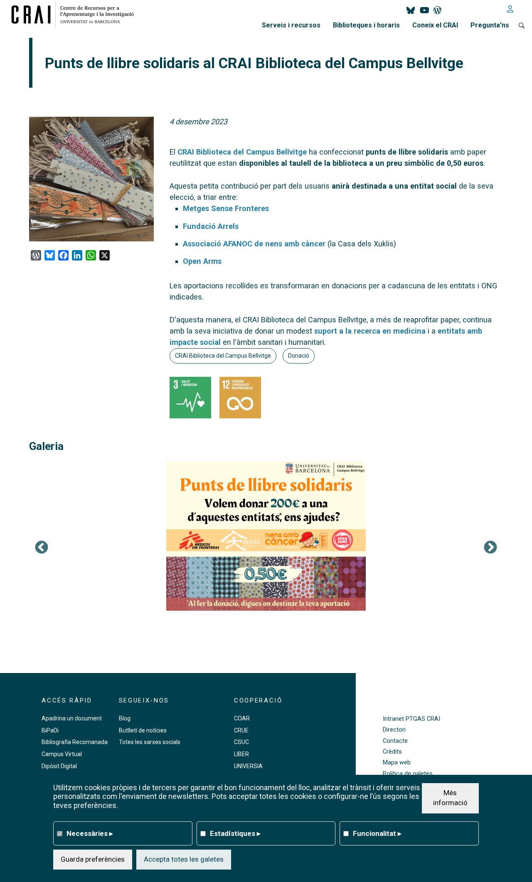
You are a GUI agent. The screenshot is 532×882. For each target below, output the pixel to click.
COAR (242, 718)
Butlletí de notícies (143, 730)
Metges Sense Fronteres (226, 208)
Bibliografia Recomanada (75, 742)
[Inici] (75, 14)
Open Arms (202, 261)
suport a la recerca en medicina (370, 331)
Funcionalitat (377, 833)
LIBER (241, 754)
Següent (490, 548)
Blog (125, 718)
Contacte (395, 740)
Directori (394, 729)
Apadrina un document (72, 718)
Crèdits (392, 751)
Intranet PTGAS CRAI (411, 718)
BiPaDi (50, 730)
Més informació (450, 798)
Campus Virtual (62, 754)
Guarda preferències (93, 859)
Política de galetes (408, 773)
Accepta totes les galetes (184, 859)
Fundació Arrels (211, 226)
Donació (298, 355)
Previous (41, 548)
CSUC (241, 742)
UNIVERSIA (248, 766)
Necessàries (89, 833)
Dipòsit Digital (59, 766)
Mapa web (397, 762)
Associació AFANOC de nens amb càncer (254, 243)
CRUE (241, 730)
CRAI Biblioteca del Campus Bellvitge (242, 151)
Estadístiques (235, 833)
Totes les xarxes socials (149, 742)
